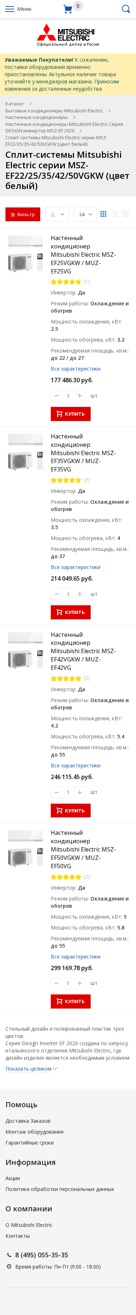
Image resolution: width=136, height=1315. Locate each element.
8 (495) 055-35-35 (41, 1254)
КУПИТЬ (75, 414)
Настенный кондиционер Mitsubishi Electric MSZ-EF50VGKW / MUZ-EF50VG (83, 849)
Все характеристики (75, 368)
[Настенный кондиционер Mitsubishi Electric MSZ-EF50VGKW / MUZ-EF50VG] (25, 849)
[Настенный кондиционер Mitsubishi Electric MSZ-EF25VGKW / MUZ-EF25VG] (25, 254)
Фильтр (26, 214)
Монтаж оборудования (34, 1131)
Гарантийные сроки (29, 1142)
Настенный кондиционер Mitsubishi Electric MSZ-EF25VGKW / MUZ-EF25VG (83, 254)
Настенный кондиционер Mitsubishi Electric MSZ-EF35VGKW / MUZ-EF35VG (83, 452)
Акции (12, 1178)
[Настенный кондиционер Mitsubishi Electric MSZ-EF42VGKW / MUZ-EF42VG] (25, 651)
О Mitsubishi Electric (29, 1224)
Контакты (17, 1235)
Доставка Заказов (27, 1120)
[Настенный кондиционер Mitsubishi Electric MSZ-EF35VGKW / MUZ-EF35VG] (25, 452)
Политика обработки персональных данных (59, 1189)
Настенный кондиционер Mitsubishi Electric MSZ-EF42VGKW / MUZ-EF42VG (83, 651)
